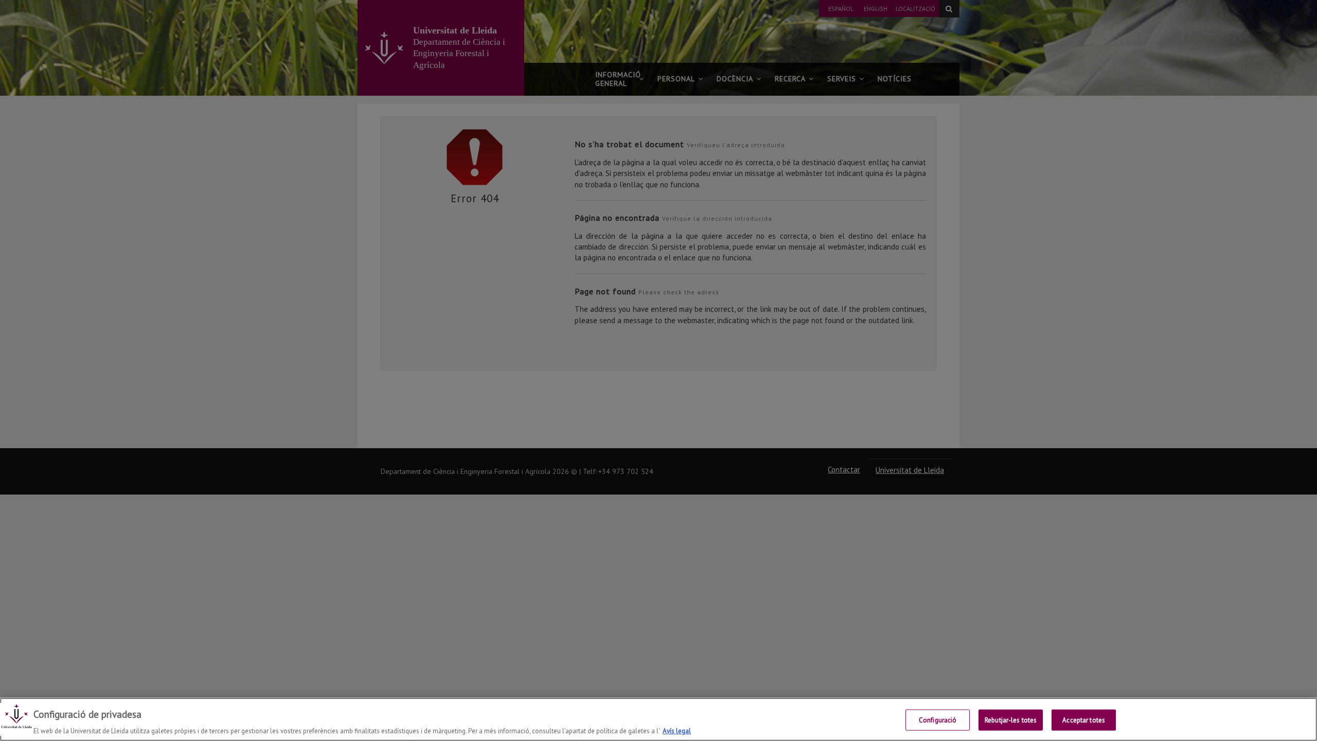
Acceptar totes (1083, 719)
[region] (658, 719)
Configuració (938, 719)
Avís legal (677, 730)
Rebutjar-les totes (1011, 719)
